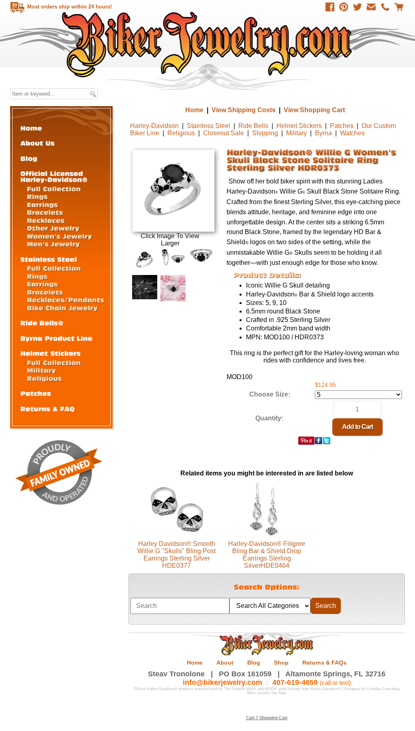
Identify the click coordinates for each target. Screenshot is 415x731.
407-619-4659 (295, 682)
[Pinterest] (344, 6)
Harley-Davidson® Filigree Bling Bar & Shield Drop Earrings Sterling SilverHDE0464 (266, 554)
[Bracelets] (45, 212)
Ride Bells (253, 125)
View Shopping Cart (314, 110)
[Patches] (35, 393)
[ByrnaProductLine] (56, 338)
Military (296, 133)
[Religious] (44, 378)
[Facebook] (330, 6)
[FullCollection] (54, 188)
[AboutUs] (37, 142)
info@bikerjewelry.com (222, 682)
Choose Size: (269, 394)
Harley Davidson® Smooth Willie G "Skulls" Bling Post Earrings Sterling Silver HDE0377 (176, 554)
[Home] (31, 127)
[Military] (41, 370)
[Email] (371, 6)
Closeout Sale (223, 133)
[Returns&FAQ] (47, 408)
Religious (181, 133)
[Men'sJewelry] (53, 243)
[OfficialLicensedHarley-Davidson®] (54, 176)
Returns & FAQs (324, 662)
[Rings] (37, 196)
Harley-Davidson (154, 125)
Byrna (323, 133)
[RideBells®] (42, 322)
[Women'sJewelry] (59, 235)
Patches (341, 125)
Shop (281, 662)
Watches (352, 133)
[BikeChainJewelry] (62, 307)
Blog (253, 662)
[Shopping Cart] (399, 6)
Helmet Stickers (299, 125)
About (224, 662)
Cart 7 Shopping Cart (266, 717)
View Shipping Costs (244, 110)
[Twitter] (357, 6)
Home (208, 44)
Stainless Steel (208, 125)
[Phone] (385, 6)
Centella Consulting (383, 689)
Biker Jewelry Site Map (266, 693)
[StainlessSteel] (48, 259)
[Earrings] (42, 204)
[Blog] (28, 158)
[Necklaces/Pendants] (65, 299)
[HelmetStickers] (50, 353)
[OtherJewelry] (53, 227)
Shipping (265, 133)
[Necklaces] (45, 220)
